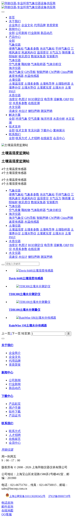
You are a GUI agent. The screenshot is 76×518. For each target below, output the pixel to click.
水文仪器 (15, 252)
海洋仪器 (15, 213)
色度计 (22, 245)
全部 (12, 33)
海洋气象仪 (16, 217)
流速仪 (13, 256)
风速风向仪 (28, 198)
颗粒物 (25, 210)
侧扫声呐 (34, 256)
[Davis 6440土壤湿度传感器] (34, 270)
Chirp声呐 (67, 217)
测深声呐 (46, 256)
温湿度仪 (43, 198)
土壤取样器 (62, 229)
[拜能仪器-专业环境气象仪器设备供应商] (38, 5)
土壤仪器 (15, 225)
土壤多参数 (31, 229)
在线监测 (34, 249)
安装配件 (52, 202)
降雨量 (66, 198)
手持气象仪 (62, 194)
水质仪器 (15, 241)
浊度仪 (13, 245)
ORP (66, 245)
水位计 (22, 256)
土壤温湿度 (16, 229)
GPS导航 (30, 217)
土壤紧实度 (44, 233)
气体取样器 (38, 210)
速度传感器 (16, 221)
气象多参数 (31, 194)
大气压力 (55, 198)
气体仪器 (15, 206)
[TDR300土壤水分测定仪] (33, 286)
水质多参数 (20, 249)
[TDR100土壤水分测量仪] (33, 301)
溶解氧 (58, 245)
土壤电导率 (47, 229)
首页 (12, 17)
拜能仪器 (7, 449)
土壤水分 (58, 233)
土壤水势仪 (28, 233)
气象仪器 (15, 190)
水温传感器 (31, 221)
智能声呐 (42, 217)
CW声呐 (54, 217)
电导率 (48, 245)
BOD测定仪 (35, 245)
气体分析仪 (53, 210)
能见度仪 (24, 202)
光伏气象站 (47, 194)
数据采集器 (38, 202)
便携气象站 (16, 194)
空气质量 (15, 210)
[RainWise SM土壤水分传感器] (36, 317)
